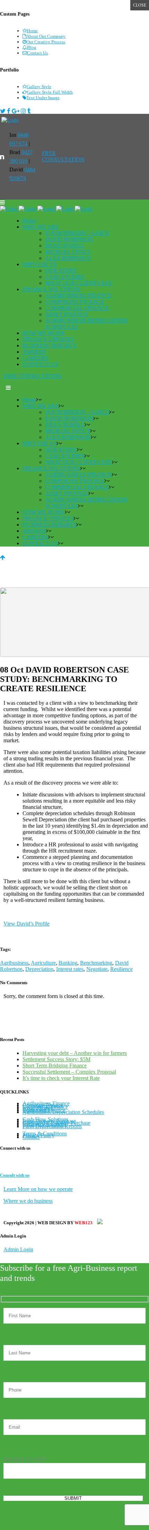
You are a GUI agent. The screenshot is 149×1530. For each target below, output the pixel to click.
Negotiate (96, 969)
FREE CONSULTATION (63, 156)
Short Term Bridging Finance (55, 1065)
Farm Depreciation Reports (52, 1126)
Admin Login (18, 1249)
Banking (68, 963)
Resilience (121, 969)
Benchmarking (96, 963)
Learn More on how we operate (38, 1189)
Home (32, 30)
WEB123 (84, 1222)
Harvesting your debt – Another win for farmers (75, 1053)
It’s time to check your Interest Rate (61, 1078)
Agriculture (43, 963)
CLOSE (139, 5)
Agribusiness (14, 963)
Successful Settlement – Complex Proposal (69, 1072)
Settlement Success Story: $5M (56, 1059)
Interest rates (70, 969)
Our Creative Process (45, 41)
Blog (31, 47)
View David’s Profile (26, 924)
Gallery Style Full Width (50, 92)
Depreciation (39, 969)
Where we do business (28, 1201)
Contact (31, 1137)
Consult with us (14, 1175)
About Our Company (45, 36)
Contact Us (37, 53)
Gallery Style (39, 86)
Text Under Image (43, 97)
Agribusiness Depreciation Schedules (63, 1112)
